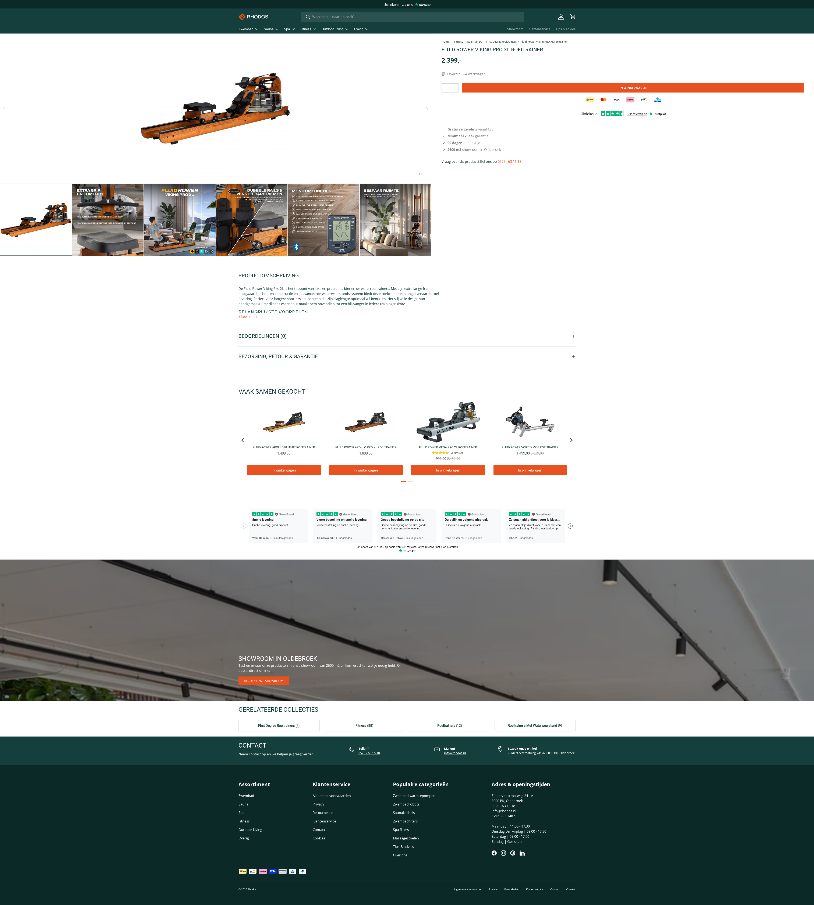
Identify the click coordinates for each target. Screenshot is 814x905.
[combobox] (412, 17)
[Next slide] (571, 440)
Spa (287, 29)
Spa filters (401, 829)
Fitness (305, 29)
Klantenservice (539, 29)
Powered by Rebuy (407, 487)
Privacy (318, 804)
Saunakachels (404, 812)
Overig (359, 29)
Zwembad (246, 29)
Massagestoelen (406, 838)
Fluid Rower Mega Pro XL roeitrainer (448, 447)
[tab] (403, 481)
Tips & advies (565, 29)
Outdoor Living (333, 29)
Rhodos (252, 889)
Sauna (269, 29)
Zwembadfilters (405, 821)
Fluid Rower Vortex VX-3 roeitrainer (530, 447)
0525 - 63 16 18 (509, 161)
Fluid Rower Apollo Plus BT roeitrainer (284, 447)
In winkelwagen (633, 88)
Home (445, 41)
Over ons (400, 855)
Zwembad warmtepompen (414, 795)
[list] (215, 109)
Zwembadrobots (406, 804)
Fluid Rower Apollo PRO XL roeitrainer (365, 447)
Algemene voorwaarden (332, 795)
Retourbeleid (323, 812)
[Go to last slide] (242, 440)
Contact (319, 829)
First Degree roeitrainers (501, 41)
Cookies (319, 838)
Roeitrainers (474, 41)
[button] (573, 16)
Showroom (515, 29)
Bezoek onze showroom (263, 681)
